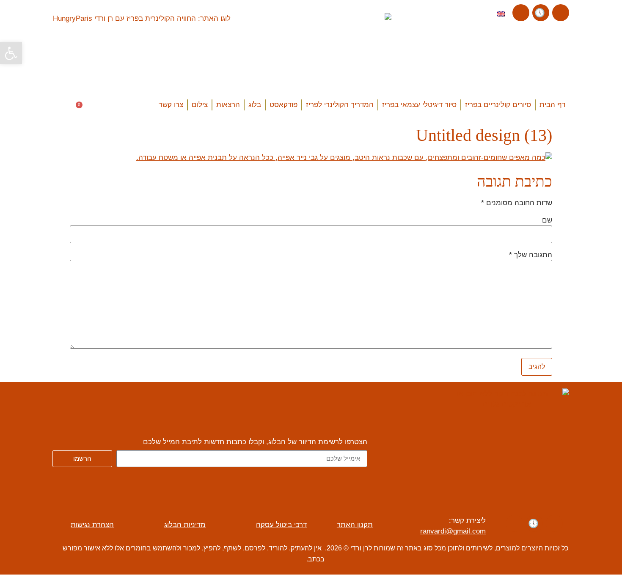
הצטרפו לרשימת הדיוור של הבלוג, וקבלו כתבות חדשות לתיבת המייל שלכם (255, 442)
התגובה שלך (530, 254)
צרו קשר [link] (171, 105)
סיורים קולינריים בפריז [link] (498, 105)
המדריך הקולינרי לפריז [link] (340, 105)
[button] (62, 106)
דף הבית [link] (552, 105)
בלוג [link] (254, 105)
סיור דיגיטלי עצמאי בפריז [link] (419, 105)
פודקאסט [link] (283, 105)
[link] (11, 53)
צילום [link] (200, 105)
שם (547, 220)
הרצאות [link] (228, 105)
